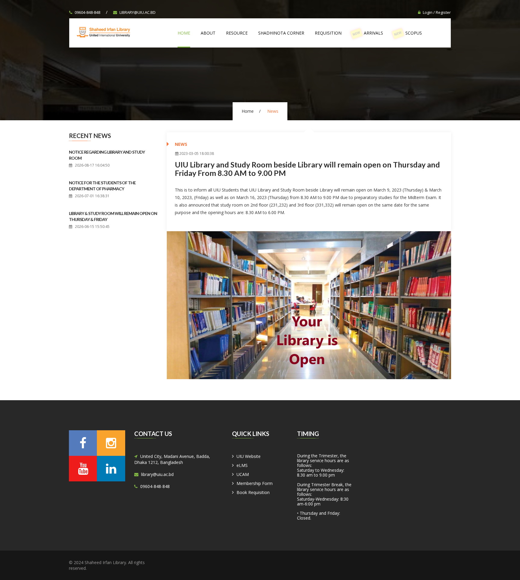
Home (184, 33)
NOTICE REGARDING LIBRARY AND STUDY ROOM (107, 155)
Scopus (408, 33)
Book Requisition (253, 492)
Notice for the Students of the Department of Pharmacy (102, 185)
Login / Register (437, 12)
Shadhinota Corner (281, 33)
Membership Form (255, 483)
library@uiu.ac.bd (137, 12)
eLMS (242, 465)
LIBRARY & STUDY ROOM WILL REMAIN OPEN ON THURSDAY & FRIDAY (113, 216)
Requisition (328, 33)
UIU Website (249, 456)
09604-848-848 (87, 12)
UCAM (243, 474)
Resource (237, 33)
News (181, 144)
